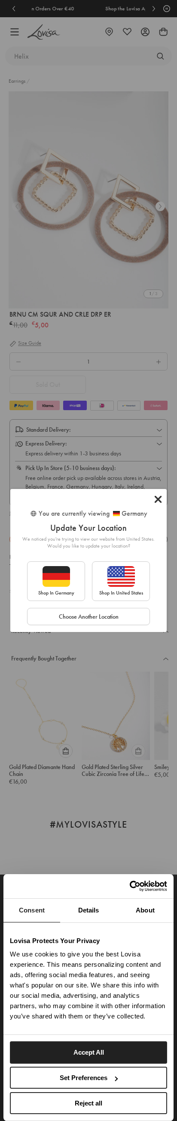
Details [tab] (88, 910)
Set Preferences (83, 1077)
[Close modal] (158, 499)
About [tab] (145, 910)
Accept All (88, 1052)
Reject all (88, 1103)
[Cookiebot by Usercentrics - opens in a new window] (129, 886)
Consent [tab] (32, 910)
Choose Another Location (89, 616)
